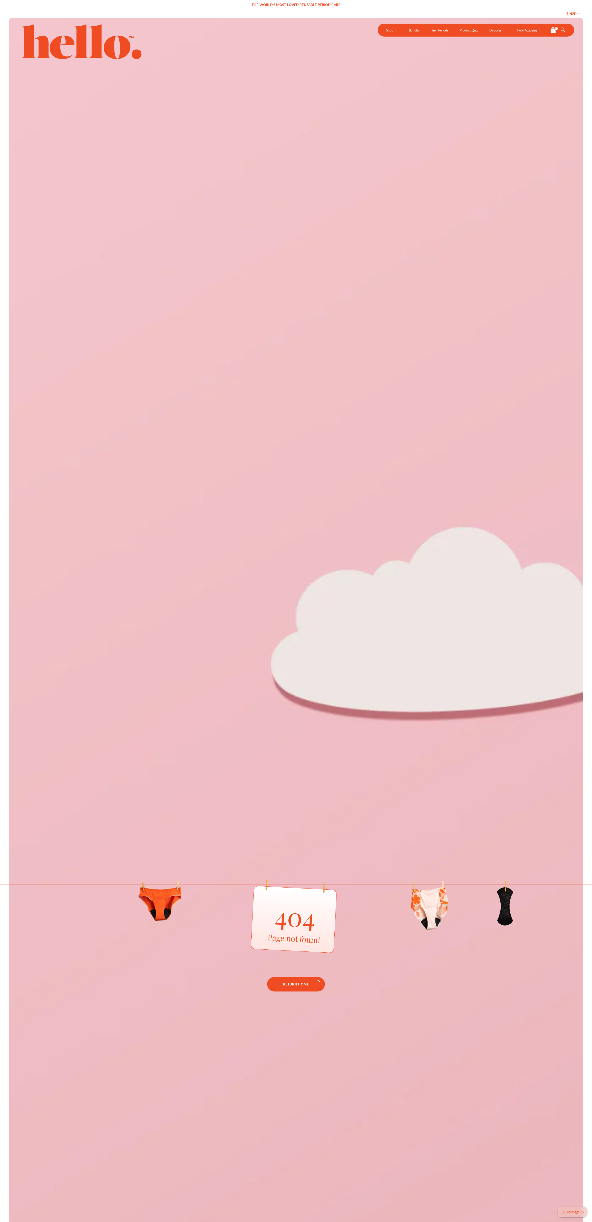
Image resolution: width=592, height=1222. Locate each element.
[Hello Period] (82, 41)
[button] (563, 30)
